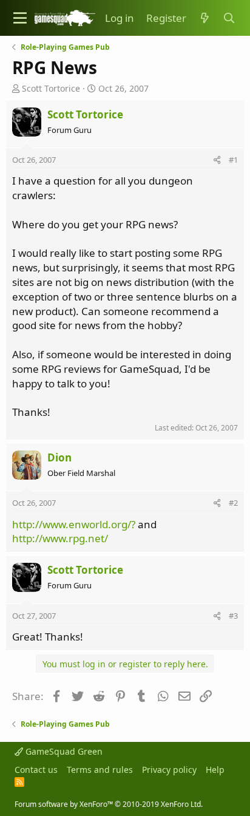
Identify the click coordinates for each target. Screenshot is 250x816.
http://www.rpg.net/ (60, 538)
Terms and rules (100, 769)
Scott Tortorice (51, 88)
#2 (233, 502)
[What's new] (204, 18)
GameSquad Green (63, 751)
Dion (59, 457)
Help (215, 769)
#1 (233, 159)
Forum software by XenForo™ (109, 804)
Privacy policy (169, 769)
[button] (20, 18)
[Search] (229, 18)
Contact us (36, 769)
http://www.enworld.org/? (73, 524)
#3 (233, 615)
